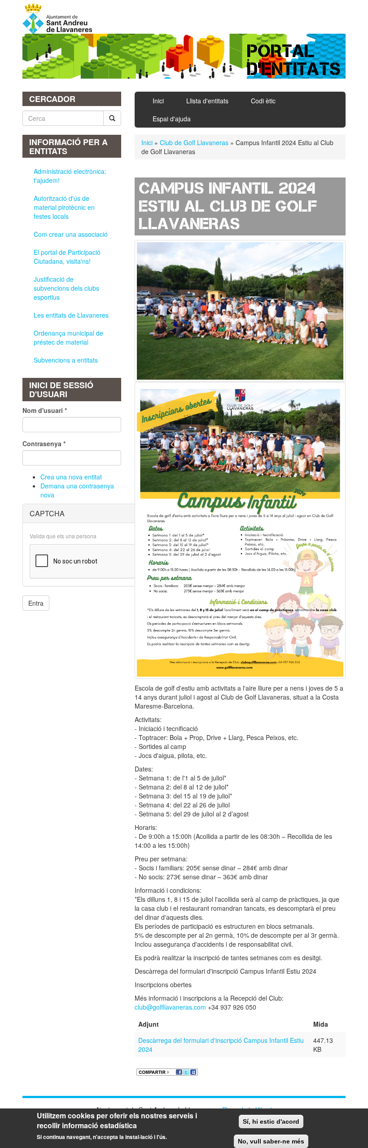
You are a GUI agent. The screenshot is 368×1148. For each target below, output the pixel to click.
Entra (36, 602)
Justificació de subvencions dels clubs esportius (66, 288)
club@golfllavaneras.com (170, 1006)
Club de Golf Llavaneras (194, 142)
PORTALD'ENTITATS (294, 60)
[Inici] (60, 19)
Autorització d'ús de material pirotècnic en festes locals (64, 207)
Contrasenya (44, 443)
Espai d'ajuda (172, 118)
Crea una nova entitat (71, 476)
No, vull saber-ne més (271, 1141)
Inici (158, 100)
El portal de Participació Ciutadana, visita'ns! (67, 257)
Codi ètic (263, 100)
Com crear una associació (71, 234)
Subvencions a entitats (66, 359)
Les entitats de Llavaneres (71, 314)
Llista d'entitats (207, 100)
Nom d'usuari (44, 410)
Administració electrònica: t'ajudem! (70, 176)
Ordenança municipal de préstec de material (68, 337)
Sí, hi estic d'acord (271, 1121)
